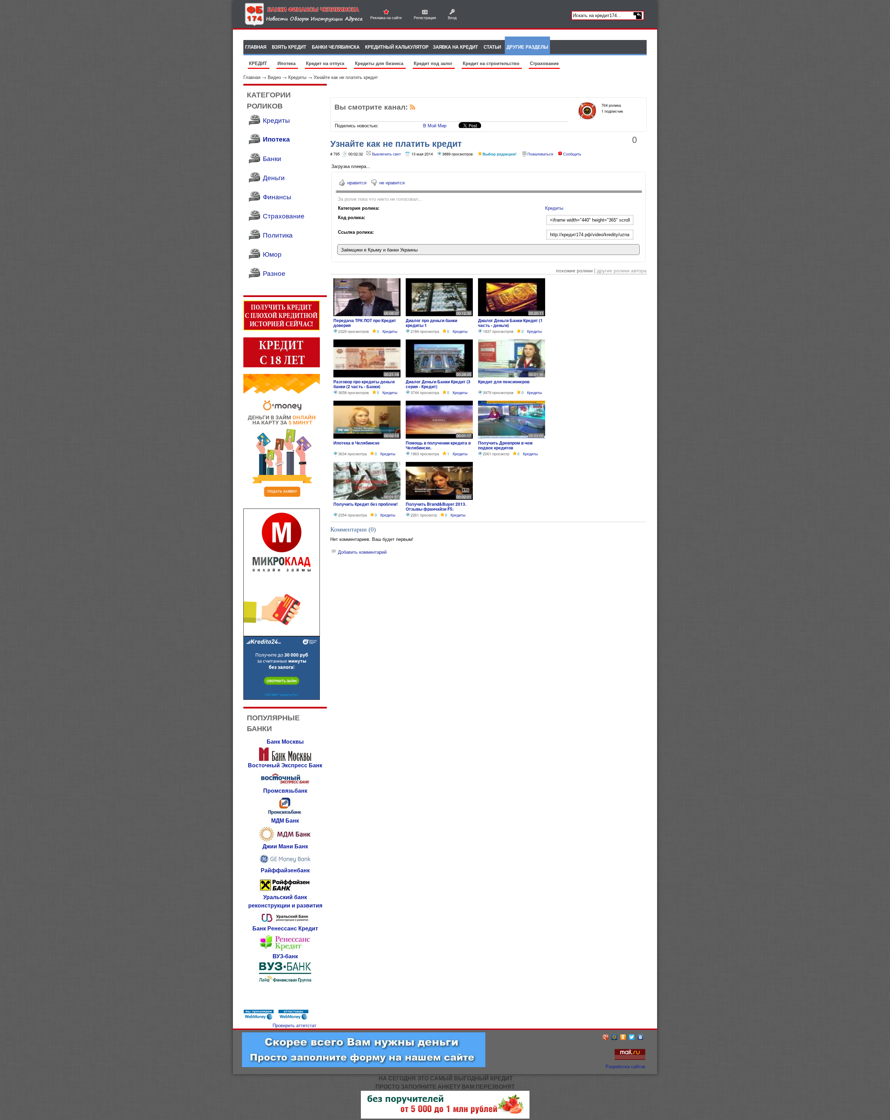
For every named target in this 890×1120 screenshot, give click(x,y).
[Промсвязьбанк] (285, 814)
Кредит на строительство (492, 63)
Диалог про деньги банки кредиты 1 (431, 322)
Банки (272, 158)
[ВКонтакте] (640, 1037)
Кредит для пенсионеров (503, 381)
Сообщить (572, 154)
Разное (274, 273)
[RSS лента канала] (412, 108)
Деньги (274, 177)
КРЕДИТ (258, 63)
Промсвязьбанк (285, 790)
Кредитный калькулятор (397, 46)
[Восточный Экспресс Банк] (285, 784)
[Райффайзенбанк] (285, 891)
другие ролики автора (622, 270)
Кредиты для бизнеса (380, 63)
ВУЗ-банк (285, 956)
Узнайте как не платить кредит (346, 77)
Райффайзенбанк (285, 870)
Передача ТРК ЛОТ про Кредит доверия (364, 322)
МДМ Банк (285, 820)
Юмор (272, 253)
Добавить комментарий (362, 552)
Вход (452, 17)
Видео (274, 77)
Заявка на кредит (455, 46)
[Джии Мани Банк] (285, 864)
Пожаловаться (540, 154)
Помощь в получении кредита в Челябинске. (438, 445)
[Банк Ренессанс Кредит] (285, 950)
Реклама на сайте (386, 17)
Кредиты (297, 77)
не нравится (392, 182)
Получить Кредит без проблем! (365, 504)
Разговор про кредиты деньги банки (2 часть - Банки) (364, 384)
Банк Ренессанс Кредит (285, 928)
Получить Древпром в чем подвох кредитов (505, 445)
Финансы (277, 196)
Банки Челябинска (335, 46)
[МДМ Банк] (285, 840)
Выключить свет (386, 154)
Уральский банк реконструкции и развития (285, 901)
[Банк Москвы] (285, 759)
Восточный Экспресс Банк (285, 765)
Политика (278, 234)
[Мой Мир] (614, 1037)
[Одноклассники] (623, 1037)
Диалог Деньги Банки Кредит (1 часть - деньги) (510, 322)
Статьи (492, 46)
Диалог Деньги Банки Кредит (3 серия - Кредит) (438, 384)
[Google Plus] (605, 1037)
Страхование (544, 63)
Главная (251, 77)
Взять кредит (289, 46)
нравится (356, 182)
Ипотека (287, 63)
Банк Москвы (285, 741)
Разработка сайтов (625, 1066)
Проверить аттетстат (294, 1025)
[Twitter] (632, 1037)
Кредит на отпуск (326, 63)
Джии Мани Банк (285, 846)
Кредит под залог (434, 63)
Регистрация (425, 17)
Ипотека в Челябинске (356, 443)
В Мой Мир (434, 125)
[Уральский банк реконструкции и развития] (285, 922)
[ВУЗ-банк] (285, 980)
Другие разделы (527, 46)
